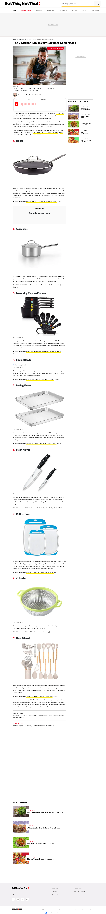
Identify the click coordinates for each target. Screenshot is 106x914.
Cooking (16, 726)
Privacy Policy (78, 888)
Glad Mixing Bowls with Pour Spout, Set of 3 (40, 379)
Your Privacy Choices (55, 913)
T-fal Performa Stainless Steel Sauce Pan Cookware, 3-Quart (44, 285)
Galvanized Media (52, 909)
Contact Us (55, 894)
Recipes (74, 10)
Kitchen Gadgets (39, 726)
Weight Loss (50, 10)
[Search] (97, 3)
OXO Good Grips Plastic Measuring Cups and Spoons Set (43, 351)
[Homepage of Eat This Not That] (20, 888)
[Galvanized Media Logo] (17, 909)
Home (14, 39)
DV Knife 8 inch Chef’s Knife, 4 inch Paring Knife (41, 508)
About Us (55, 888)
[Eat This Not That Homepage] (22, 4)
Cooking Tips (26, 726)
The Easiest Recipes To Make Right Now (45, 132)
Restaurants (63, 10)
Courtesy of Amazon (18, 184)
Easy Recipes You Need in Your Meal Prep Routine (38, 133)
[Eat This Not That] (39, 208)
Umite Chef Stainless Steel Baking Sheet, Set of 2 (41, 443)
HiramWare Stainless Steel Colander (37, 632)
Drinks (83, 10)
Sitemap (54, 891)
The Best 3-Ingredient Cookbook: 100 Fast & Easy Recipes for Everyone (36, 123)
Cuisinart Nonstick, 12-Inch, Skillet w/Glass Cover (41, 201)
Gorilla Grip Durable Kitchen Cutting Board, (40, 572)
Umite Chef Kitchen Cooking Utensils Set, (39, 696)
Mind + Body (95, 10)
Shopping (50, 726)
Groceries (39, 10)
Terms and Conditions (80, 891)
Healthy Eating (26, 10)
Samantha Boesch (25, 94)
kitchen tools (60, 113)
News (14, 10)
